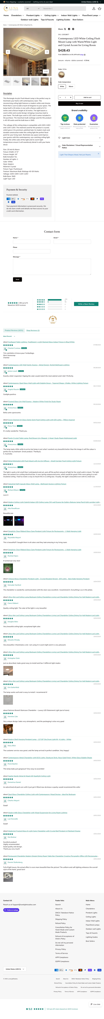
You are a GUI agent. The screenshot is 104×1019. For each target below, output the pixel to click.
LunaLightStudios (13, 979)
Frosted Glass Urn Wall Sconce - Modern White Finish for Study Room (34, 401)
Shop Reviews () (33, 330)
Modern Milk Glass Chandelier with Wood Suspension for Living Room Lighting (37, 813)
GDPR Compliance (62, 961)
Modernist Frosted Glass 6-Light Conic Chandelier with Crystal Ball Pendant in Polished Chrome (44, 831)
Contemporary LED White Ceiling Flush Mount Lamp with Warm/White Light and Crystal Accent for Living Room (21, 25)
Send (17, 279)
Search (58, 905)
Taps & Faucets (47, 19)
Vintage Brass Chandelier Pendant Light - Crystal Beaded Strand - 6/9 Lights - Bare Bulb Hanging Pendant (48, 579)
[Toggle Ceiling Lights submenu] (58, 15)
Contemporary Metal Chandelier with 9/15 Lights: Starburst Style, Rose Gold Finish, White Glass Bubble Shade (50, 758)
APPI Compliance (61, 957)
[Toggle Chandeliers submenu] (23, 15)
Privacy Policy (60, 949)
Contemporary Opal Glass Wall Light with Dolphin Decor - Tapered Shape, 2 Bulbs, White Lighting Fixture (48, 383)
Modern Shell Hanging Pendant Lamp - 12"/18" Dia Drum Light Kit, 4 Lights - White (39, 739)
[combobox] (55, 8)
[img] (18, 303)
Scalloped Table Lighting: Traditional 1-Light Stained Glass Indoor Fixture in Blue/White (41, 342)
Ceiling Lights (50, 15)
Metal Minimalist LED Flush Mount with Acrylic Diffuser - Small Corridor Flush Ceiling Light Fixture (44, 461)
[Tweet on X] (65, 29)
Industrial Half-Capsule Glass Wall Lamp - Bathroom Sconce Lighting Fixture (37, 484)
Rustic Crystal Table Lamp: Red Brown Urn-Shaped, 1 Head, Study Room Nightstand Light (42, 438)
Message (16, 257)
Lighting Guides (63, 19)
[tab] (7, 93)
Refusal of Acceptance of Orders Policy (66, 987)
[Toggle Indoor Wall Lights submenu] (79, 15)
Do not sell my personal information (91, 987)
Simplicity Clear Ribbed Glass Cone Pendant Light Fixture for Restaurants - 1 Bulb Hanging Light (44, 531)
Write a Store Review (86, 304)
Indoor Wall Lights (69, 15)
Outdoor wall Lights (29, 19)
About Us (58, 909)
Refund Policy (60, 923)
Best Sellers (78, 19)
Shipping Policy (61, 919)
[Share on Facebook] (69, 29)
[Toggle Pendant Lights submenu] (41, 15)
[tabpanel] (27, 138)
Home (6, 15)
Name (15, 238)
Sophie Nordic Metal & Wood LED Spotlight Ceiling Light (29, 776)
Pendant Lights (33, 15)
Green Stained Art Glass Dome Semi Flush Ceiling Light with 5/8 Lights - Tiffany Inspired (41, 420)
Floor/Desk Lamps (90, 15)
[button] (99, 8)
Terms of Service (61, 953)
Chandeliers (16, 15)
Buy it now (79, 103)
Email (55, 238)
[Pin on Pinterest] (73, 29)
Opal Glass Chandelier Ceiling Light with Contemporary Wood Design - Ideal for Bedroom (42, 794)
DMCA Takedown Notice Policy (80, 979)
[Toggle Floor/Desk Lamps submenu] (100, 15)
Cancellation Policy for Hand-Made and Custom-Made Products (65, 929)
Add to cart (87, 97)
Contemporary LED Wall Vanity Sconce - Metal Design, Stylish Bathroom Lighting (38, 365)
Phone (15, 247)
